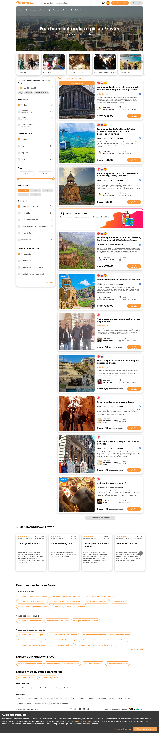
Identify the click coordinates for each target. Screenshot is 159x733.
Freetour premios (41, 703)
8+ (48, 190)
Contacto (49, 698)
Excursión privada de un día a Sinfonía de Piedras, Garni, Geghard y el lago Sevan (118, 88)
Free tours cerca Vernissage (29, 640)
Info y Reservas (134, 116)
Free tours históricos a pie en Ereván (66, 596)
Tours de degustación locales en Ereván (69, 606)
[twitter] (84, 709)
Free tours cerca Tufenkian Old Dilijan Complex (95, 645)
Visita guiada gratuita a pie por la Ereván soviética (118, 442)
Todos (23, 190)
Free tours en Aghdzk (47, 677)
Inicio (21, 10)
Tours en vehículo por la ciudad (37, 226)
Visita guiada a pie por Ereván (112, 483)
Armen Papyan (108, 340)
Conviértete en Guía (120, 3)
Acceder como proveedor (43, 688)
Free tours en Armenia (38, 10)
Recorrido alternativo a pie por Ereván (116, 402)
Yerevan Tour (107, 382)
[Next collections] (141, 61)
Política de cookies (24, 703)
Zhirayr (105, 502)
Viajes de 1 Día (37, 233)
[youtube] (79, 709)
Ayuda (67, 698)
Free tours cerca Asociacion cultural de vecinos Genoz (104, 640)
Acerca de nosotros (34, 698)
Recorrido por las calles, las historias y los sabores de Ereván (118, 361)
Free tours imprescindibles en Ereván (32, 596)
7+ (24, 194)
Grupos (59, 698)
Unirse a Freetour (23, 688)
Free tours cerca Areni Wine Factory (32, 645)
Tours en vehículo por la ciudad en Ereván (62, 664)
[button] (28, 64)
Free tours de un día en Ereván (30, 621)
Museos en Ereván (119, 601)
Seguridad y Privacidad (97, 698)
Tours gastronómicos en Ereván (85, 621)
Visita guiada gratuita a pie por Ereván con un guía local (119, 320)
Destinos (20, 698)
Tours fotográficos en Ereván (96, 601)
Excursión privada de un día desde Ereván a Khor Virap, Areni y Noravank (118, 174)
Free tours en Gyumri (26, 677)
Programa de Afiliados (64, 688)
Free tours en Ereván (60, 10)
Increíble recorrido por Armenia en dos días (118, 279)
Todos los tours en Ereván (69, 78)
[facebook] (75, 709)
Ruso (37, 159)
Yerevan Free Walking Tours (110, 421)
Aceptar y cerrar (145, 729)
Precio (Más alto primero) (32, 267)
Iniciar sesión (136, 3)
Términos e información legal (120, 698)
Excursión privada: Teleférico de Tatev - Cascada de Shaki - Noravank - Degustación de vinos (117, 131)
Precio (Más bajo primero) (32, 274)
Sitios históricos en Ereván (117, 664)
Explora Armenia (109, 109)
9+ (36, 190)
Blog (74, 698)
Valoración (26, 261)
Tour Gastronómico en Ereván (30, 664)
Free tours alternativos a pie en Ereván (100, 596)
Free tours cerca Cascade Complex (63, 635)
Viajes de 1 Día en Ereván (93, 664)
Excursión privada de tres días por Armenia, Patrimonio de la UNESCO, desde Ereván (119, 239)
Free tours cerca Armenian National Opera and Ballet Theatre (106, 635)
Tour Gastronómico (37, 220)
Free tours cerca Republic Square (31, 635)
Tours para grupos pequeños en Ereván (33, 606)
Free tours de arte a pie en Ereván (31, 601)
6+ (36, 194)
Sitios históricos (37, 240)
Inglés (37, 146)
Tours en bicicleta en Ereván (57, 621)
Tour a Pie (37, 213)
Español (37, 153)
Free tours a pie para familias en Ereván (64, 601)
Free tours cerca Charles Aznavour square (61, 640)
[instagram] (71, 709)
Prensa (82, 698)
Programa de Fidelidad (59, 703)
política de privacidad (82, 721)
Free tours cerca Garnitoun (62, 645)
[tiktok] (88, 709)
